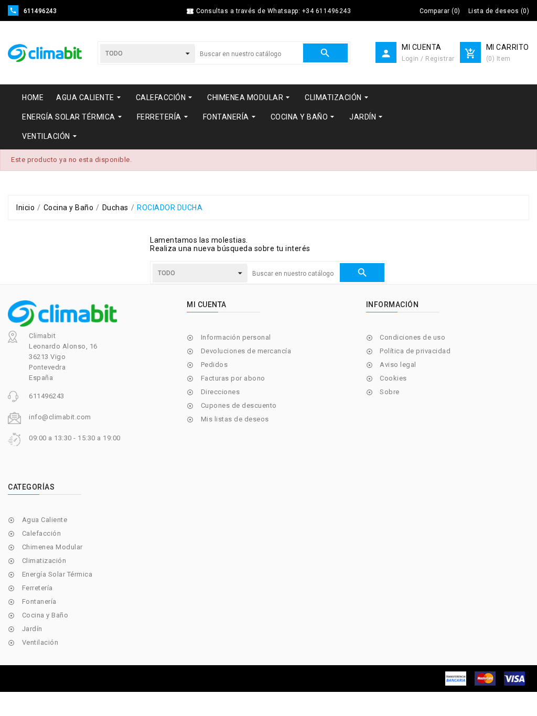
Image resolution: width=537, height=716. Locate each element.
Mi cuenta (207, 304)
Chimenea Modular (52, 547)
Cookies (393, 378)
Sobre (390, 392)
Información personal (236, 337)
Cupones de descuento (239, 405)
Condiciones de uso (412, 337)
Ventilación (40, 642)
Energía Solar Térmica (57, 574)
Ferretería (37, 588)
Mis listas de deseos (235, 419)
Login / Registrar (428, 58)
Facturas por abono (233, 378)
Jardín (32, 629)
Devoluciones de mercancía (246, 351)
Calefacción (41, 533)
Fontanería (39, 601)
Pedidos (214, 364)
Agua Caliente (45, 520)
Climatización (44, 561)
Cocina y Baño (45, 615)
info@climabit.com (60, 417)
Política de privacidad (415, 351)
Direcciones (220, 392)
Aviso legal (398, 364)
